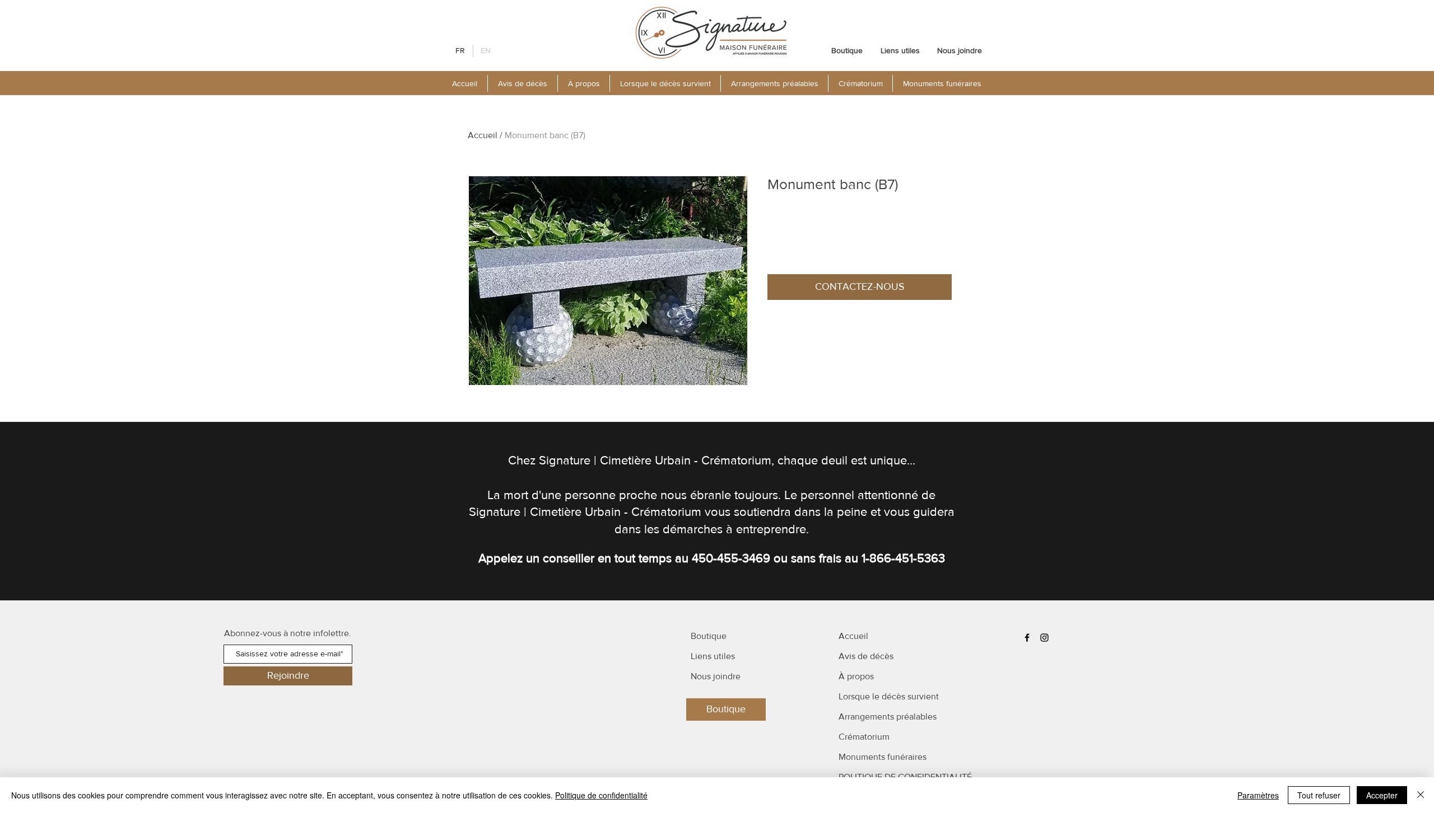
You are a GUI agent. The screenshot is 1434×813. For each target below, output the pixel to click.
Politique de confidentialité (601, 795)
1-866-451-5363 (903, 558)
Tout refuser (1318, 795)
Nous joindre (716, 676)
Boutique (709, 636)
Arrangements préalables (888, 716)
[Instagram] (1044, 637)
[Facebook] (1027, 637)
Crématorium (864, 736)
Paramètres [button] (1258, 795)
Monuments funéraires (882, 757)
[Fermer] (1420, 795)
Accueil (482, 135)
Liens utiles (713, 656)
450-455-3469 (731, 558)
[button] (583, 83)
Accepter (1382, 795)
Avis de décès (866, 656)
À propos (856, 676)
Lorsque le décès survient (889, 696)
